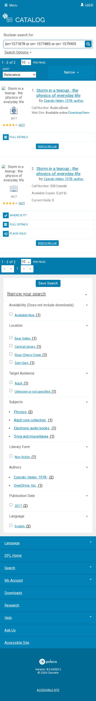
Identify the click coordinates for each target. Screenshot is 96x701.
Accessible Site (16, 643)
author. (64, 100)
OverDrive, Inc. (25, 485)
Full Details (19, 137)
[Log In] (81, 4)
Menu (13, 5)
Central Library (25, 346)
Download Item (79, 112)
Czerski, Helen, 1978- (31, 477)
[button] (71, 72)
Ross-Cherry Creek (28, 355)
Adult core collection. (30, 420)
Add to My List (47, 146)
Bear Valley (23, 338)
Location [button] (16, 325)
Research (11, 605)
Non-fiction (23, 457)
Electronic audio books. (32, 428)
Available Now (25, 315)
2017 (19, 506)
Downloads (13, 593)
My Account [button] (13, 580)
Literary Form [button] (19, 447)
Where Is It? (18, 215)
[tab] (71, 72)
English (20, 526)
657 (21, 125)
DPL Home (13, 555)
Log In (89, 4)
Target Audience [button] (21, 373)
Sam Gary (22, 363)
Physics (20, 412)
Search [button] (9, 568)
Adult (19, 383)
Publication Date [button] (22, 496)
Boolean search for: (19, 35)
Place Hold (18, 233)
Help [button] (8, 618)
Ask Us (10, 630)
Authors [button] (15, 467)
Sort (6, 69)
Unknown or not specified (33, 391)
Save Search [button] (48, 283)
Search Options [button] (16, 52)
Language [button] (16, 516)
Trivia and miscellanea (31, 436)
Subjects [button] (16, 402)
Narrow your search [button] (26, 293)
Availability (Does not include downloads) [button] (41, 305)
